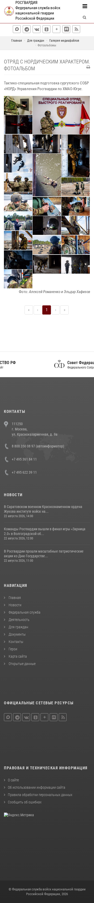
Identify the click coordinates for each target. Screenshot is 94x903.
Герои (12, 649)
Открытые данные (22, 664)
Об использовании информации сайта (36, 787)
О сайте (13, 780)
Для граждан (18, 627)
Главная (14, 598)
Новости (14, 605)
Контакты (15, 642)
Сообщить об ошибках (25, 802)
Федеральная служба (24, 612)
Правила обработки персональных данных (40, 795)
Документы (17, 634)
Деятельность (19, 620)
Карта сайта (17, 656)
